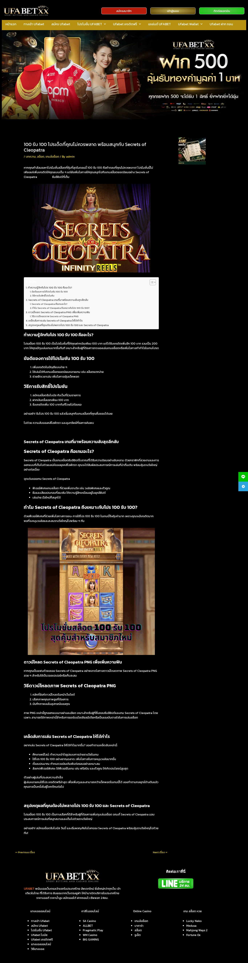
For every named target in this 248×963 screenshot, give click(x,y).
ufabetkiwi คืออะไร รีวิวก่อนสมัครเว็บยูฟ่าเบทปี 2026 (200, 171)
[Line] (243, 477)
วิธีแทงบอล (37, 949)
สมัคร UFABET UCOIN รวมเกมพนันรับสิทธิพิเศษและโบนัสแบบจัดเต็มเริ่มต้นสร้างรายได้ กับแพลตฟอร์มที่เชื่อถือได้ (202, 183)
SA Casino (89, 921)
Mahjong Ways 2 (197, 930)
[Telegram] (243, 486)
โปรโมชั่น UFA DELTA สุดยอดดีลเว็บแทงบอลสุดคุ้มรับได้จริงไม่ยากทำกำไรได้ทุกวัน (202, 253)
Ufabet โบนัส (39, 935)
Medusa (191, 925)
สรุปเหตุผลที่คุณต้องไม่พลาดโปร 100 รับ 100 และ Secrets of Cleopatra (68, 325)
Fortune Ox (193, 935)
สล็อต (40, 156)
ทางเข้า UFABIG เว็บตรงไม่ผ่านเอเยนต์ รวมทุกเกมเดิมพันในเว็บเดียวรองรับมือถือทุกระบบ (202, 197)
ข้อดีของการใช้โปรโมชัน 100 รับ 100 (50, 291)
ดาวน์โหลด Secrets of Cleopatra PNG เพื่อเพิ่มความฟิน (59, 312)
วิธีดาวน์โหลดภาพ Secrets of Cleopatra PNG (55, 316)
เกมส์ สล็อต (45, 177)
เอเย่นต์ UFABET (159, 24)
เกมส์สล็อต (52, 156)
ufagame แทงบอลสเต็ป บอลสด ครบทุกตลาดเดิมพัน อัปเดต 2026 (217, 147)
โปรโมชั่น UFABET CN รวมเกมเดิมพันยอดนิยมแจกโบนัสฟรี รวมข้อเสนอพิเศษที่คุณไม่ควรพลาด (201, 226)
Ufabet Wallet (188, 24)
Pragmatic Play (93, 930)
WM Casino (90, 935)
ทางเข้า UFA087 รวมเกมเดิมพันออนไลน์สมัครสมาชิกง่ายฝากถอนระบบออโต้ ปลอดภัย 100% (201, 212)
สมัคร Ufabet (60, 24)
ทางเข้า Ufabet (34, 24)
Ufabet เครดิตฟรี (125, 24)
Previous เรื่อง (25, 852)
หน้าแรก (10, 24)
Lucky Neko (194, 921)
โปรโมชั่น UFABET (89, 24)
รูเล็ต (138, 935)
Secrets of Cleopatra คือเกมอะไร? (49, 304)
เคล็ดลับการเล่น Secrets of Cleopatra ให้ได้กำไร (55, 321)
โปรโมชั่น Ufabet (41, 930)
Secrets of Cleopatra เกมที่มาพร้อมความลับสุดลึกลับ (58, 300)
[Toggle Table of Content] (151, 282)
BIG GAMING (91, 939)
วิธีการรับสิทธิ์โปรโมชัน (43, 295)
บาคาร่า (139, 925)
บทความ (31, 156)
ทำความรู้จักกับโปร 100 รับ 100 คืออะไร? (50, 288)
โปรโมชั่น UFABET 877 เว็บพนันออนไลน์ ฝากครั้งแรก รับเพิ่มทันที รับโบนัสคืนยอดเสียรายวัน (201, 241)
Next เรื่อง (160, 852)
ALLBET (88, 925)
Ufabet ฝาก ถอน (221, 24)
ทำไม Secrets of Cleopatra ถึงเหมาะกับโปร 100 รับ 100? (61, 308)
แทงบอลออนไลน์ (41, 944)
